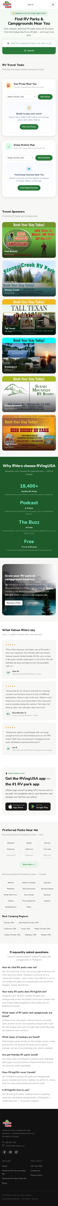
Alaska (29, 843)
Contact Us (35, 1170)
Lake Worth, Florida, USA (28, 922)
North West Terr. (11, 895)
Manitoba (10, 889)
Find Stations (44, 157)
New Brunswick (29, 889)
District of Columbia (47, 856)
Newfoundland (47, 889)
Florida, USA (9, 922)
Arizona (47, 843)
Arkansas (10, 849)
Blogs (4, 1183)
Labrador (47, 882)
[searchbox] (32, 43)
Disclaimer (26, 1199)
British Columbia (29, 882)
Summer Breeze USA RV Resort (23, 674)
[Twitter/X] (16, 1152)
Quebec (47, 901)
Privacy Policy (36, 1175)
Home (4, 1166)
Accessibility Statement (11, 1199)
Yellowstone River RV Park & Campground (28, 750)
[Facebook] (4, 1152)
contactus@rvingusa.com (15, 1146)
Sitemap (35, 1199)
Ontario (11, 901)
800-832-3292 (10, 1142)
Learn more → (34, 602)
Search (31, 50)
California (29, 849)
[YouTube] (10, 1152)
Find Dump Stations (29, 188)
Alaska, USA (46, 935)
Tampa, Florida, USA (12, 935)
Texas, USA (25, 928)
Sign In (30, 4)
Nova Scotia (29, 895)
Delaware (29, 855)
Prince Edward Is (29, 901)
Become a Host (14, 603)
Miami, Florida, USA (42, 928)
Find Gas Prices (29, 126)
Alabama (10, 843)
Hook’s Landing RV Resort (22, 715)
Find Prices (45, 96)
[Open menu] (53, 4)
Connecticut (10, 855)
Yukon (29, 907)
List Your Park (36, 1166)
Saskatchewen (11, 907)
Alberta (11, 882)
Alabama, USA (30, 935)
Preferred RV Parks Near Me (14, 1178)
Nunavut (47, 895)
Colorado (47, 849)
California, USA (10, 928)
